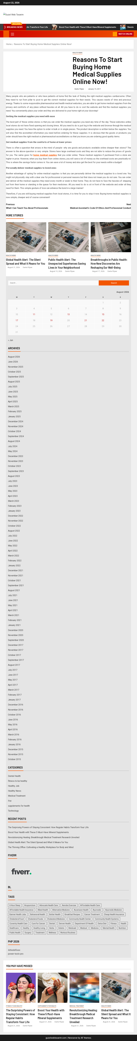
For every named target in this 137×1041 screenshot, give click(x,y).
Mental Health (109, 928)
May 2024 (12, 451)
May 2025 (12, 396)
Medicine (95, 928)
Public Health (14, 933)
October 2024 (14, 431)
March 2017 (13, 690)
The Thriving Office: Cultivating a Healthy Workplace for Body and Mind (40, 847)
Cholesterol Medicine (56, 919)
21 (86, 320)
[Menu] (12, 34)
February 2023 (15, 506)
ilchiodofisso (14, 950)
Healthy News (77, 52)
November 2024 (15, 426)
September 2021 (16, 585)
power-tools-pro (15, 954)
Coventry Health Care (18, 923)
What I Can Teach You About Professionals (27, 208)
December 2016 (15, 704)
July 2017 (12, 670)
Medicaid (72, 928)
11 (34, 314)
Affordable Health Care (90, 905)
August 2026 (14, 357)
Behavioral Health (37, 914)
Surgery (28, 933)
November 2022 (15, 520)
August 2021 (14, 590)
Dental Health (14, 776)
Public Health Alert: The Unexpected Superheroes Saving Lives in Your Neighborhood (67, 263)
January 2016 (14, 744)
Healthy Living (39, 928)
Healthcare (14, 928)
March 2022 (13, 555)
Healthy (26, 928)
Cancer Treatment (92, 914)
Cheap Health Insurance (114, 914)
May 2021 (12, 605)
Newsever (73, 1038)
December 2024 (15, 421)
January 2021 (14, 625)
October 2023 (14, 466)
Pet (9, 801)
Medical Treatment (16, 796)
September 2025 (16, 376)
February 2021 (15, 620)
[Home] (6, 34)
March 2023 (13, 501)
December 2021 (15, 570)
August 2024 (14, 441)
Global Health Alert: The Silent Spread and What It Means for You (38, 842)
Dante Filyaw (79, 89)
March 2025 (13, 406)
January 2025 (14, 416)
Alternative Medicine (61, 910)
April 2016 (13, 729)
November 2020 (15, 635)
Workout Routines (67, 933)
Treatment (40, 933)
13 (68, 314)
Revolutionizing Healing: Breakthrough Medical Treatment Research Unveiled (43, 837)
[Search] (110, 34)
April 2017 (13, 685)
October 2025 (14, 371)
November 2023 (15, 461)
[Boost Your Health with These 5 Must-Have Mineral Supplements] (52, 988)
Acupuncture (29, 905)
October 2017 (14, 655)
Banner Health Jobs (17, 914)
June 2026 (13, 361)
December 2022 (15, 516)
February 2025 (15, 411)
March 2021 (13, 615)
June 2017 (13, 675)
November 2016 (15, 709)
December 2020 (15, 630)
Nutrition (122, 928)
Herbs (51, 928)
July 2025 (12, 386)
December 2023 (15, 456)
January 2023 (14, 511)
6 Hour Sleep (14, 905)
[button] (12, 34)
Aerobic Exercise (69, 905)
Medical (83, 928)
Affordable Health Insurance (21, 910)
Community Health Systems (107, 919)
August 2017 (14, 665)
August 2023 (14, 476)
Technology (13, 811)
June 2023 (13, 486)
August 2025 (14, 381)
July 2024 (12, 446)
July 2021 (12, 595)
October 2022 (14, 526)
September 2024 (16, 436)
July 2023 (12, 481)
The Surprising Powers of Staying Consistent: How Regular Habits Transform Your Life (48, 827)
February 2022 (15, 560)
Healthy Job (13, 786)
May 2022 (12, 545)
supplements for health (19, 806)
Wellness (52, 933)
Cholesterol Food (16, 919)
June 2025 (13, 391)
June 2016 (13, 719)
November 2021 (15, 575)
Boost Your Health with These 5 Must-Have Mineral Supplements (70, 27)
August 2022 (14, 531)
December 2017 (15, 645)
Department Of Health (84, 923)
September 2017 (16, 660)
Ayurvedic (97, 910)
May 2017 (12, 680)
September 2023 (16, 471)
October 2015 (14, 759)
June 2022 (13, 540)
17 (17, 320)
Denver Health (65, 923)
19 (51, 320)
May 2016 (12, 724)
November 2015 (15, 754)
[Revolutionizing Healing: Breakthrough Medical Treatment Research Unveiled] (84, 988)
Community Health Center (80, 919)
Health (123, 923)
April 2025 (13, 401)
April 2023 (13, 496)
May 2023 (12, 491)
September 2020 (16, 640)
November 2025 (15, 367)
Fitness (114, 923)
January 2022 (14, 565)
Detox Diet (102, 923)
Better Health (54, 914)
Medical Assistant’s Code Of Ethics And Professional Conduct (100, 206)
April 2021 (13, 610)
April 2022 (13, 550)
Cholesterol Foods (35, 919)
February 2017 (15, 695)
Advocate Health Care (48, 905)
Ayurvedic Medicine (113, 910)
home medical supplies (45, 155)
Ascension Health (81, 910)
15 (103, 314)
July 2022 (12, 535)
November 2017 (15, 650)
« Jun (10, 340)
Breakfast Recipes (72, 914)
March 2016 (13, 734)
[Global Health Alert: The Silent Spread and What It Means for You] (26, 237)
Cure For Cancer (38, 923)
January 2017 (14, 699)
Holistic (61, 928)
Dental (52, 923)
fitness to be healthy (17, 781)
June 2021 (13, 600)
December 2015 (15, 749)
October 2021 (14, 580)
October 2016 (14, 714)
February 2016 (15, 739)
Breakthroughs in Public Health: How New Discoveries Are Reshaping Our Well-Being (109, 263)
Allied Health (43, 910)
